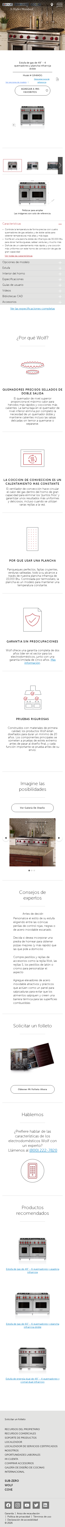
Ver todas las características (18, 256)
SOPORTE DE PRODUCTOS (21, 1437)
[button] (32, 223)
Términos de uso (42, 1516)
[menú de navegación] (60, 4)
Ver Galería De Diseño (32, 808)
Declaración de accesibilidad (22, 1519)
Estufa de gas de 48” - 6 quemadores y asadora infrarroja (32, 1271)
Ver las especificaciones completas (32, 308)
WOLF (9, 1485)
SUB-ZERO (12, 1481)
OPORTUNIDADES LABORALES (22, 1454)
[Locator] (52, 5)
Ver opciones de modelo (16, 82)
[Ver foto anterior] (5, 838)
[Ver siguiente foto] (60, 165)
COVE (8, 1489)
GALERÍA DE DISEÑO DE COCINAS (24, 1467)
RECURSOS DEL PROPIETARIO (22, 1429)
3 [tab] (34, 870)
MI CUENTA (11, 1458)
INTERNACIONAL (14, 1471)
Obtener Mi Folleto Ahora (32, 1089)
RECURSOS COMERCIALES (20, 1433)
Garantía (9, 1513)
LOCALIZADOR (13, 1441)
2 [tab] (31, 870)
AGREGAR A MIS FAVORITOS (30, 90)
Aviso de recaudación (28, 1513)
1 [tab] (29, 870)
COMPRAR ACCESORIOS (19, 1463)
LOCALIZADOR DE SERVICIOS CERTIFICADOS (31, 1446)
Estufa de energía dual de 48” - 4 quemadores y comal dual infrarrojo (32, 1380)
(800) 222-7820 (43, 1150)
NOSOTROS (12, 1450)
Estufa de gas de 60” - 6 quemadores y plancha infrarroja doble (32, 1325)
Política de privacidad (18, 1516)
